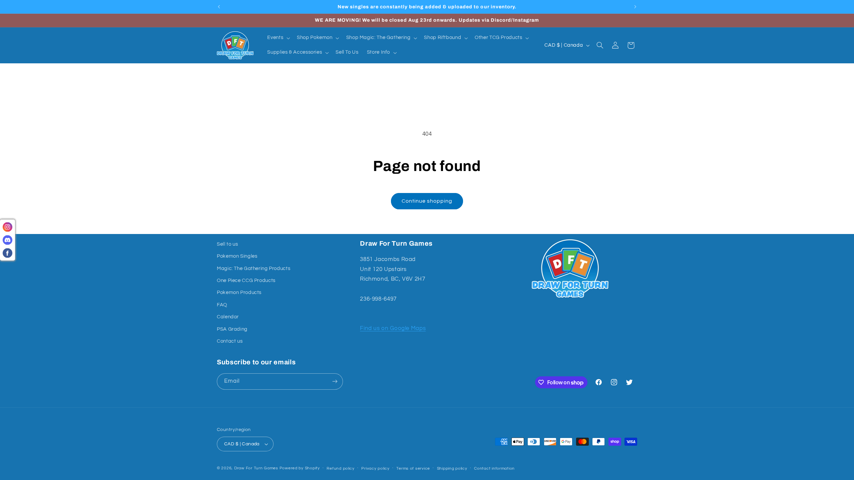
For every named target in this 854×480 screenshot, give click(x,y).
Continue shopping (427, 201)
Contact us (230, 341)
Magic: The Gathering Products (253, 268)
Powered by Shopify (300, 468)
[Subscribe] (335, 381)
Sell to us (227, 244)
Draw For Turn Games (256, 468)
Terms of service (413, 468)
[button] (278, 38)
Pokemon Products (239, 292)
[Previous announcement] (218, 6)
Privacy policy (375, 468)
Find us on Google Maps (393, 328)
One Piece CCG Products (246, 280)
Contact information (494, 468)
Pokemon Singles (237, 256)
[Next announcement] (635, 6)
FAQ (222, 304)
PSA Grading (232, 329)
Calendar (228, 316)
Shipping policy (452, 468)
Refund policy (341, 468)
